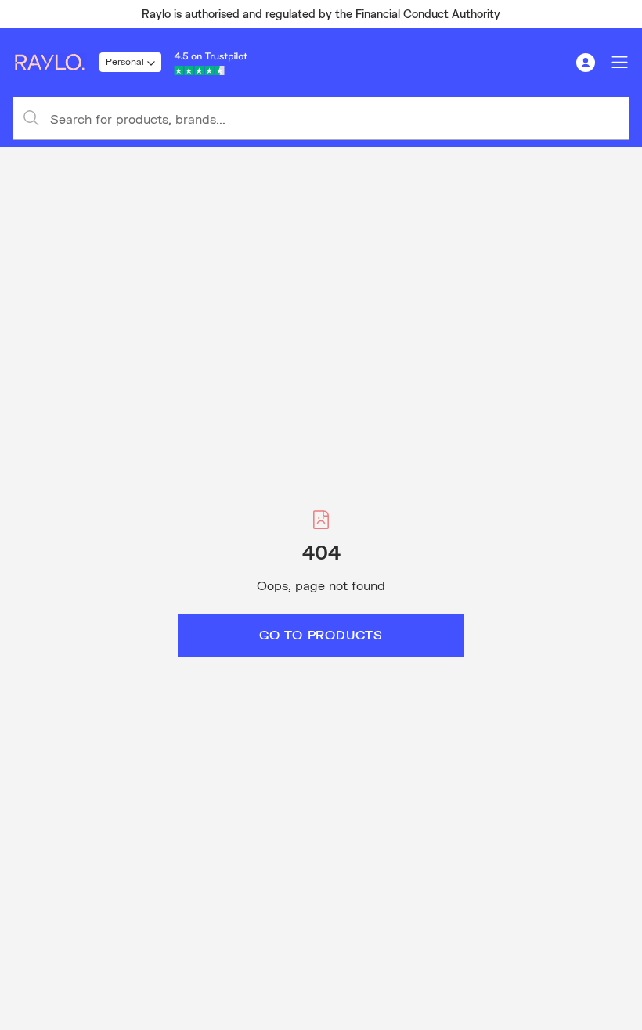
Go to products (321, 634)
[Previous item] (18, 14)
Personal (125, 61)
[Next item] (623, 14)
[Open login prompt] (585, 62)
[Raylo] (56, 62)
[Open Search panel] (551, 62)
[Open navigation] (620, 62)
